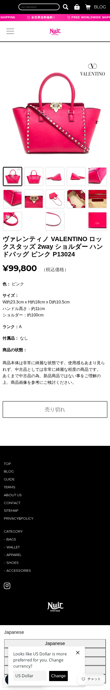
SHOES (12, 563)
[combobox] (39, 7)
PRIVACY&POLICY (19, 518)
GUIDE (9, 479)
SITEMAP (11, 510)
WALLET (13, 547)
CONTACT (12, 503)
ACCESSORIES (18, 570)
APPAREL (13, 555)
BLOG (100, 7)
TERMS (9, 487)
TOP (7, 464)
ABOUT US (13, 495)
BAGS (11, 539)
